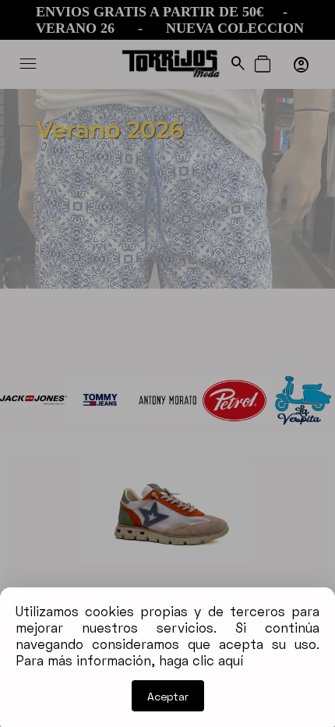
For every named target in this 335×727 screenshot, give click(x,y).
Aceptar (168, 696)
